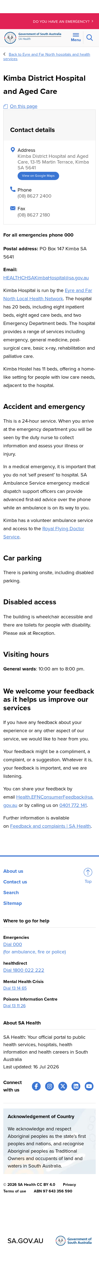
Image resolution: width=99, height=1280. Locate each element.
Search (11, 892)
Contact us (15, 882)
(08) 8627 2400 (34, 196)
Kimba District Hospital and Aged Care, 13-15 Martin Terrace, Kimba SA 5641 (53, 161)
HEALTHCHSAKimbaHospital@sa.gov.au (46, 278)
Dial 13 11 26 (14, 1006)
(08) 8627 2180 (34, 215)
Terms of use (14, 1191)
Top (88, 881)
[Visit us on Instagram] (49, 1086)
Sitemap (12, 903)
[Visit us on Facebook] (36, 1086)
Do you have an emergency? (61, 21)
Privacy (69, 1184)
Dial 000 (12, 944)
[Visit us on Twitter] (62, 1086)
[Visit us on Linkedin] (75, 1086)
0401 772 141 (73, 805)
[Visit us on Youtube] (89, 1086)
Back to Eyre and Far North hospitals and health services (46, 56)
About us (13, 871)
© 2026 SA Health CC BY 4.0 (29, 1184)
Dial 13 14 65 (15, 988)
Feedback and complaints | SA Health (50, 826)
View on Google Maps (38, 176)
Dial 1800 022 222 (23, 970)
